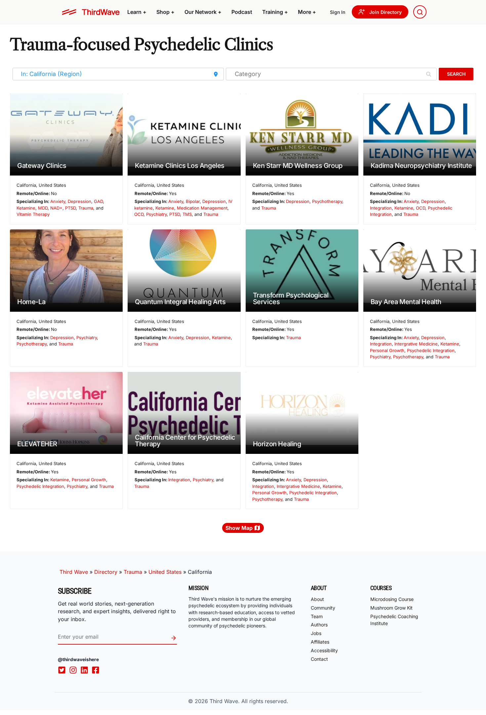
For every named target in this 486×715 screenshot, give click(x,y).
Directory (105, 572)
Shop (165, 12)
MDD (43, 208)
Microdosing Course (392, 599)
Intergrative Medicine (416, 343)
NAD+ (56, 208)
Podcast (241, 12)
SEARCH (456, 74)
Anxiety (57, 201)
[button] (137, 12)
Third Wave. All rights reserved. (249, 701)
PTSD (70, 208)
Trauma (85, 208)
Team (317, 616)
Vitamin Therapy (33, 214)
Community (323, 608)
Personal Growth (387, 350)
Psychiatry (156, 214)
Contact (319, 659)
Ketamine (26, 208)
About (317, 599)
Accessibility (324, 650)
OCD (138, 214)
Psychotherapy (327, 201)
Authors (319, 624)
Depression (79, 201)
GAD (98, 201)
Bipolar (193, 201)
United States (165, 572)
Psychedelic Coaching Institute (394, 620)
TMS (187, 214)
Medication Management (202, 208)
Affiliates (320, 642)
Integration (381, 208)
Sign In (337, 12)
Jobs (316, 633)
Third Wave (74, 572)
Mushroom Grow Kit (391, 608)
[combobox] (419, 12)
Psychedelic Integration (431, 350)
